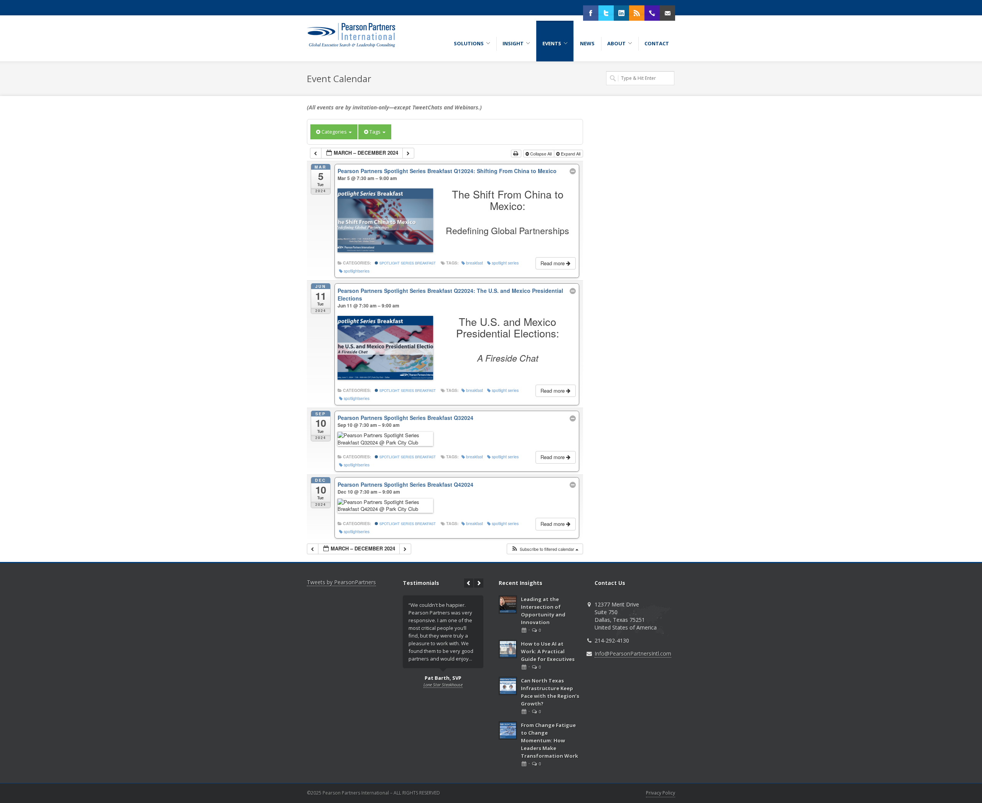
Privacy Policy (660, 793)
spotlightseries (356, 271)
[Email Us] (667, 13)
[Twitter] (606, 13)
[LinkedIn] (621, 13)
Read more (553, 263)
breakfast (474, 263)
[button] (544, 549)
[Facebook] (590, 13)
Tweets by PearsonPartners (341, 582)
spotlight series (505, 263)
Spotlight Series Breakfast (407, 263)
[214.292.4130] (652, 13)
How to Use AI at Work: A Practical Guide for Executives (548, 651)
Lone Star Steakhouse (443, 684)
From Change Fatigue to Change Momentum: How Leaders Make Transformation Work (549, 740)
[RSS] (636, 13)
